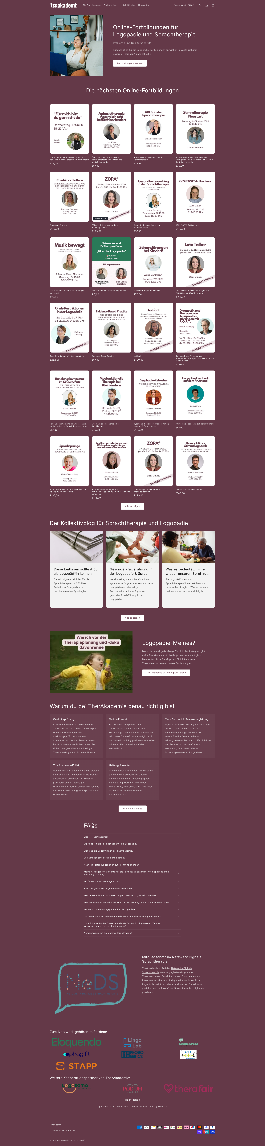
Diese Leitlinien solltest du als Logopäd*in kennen (76, 571)
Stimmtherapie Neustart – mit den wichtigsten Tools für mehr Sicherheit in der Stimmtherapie (194, 159)
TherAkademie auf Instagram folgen (166, 672)
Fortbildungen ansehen (130, 63)
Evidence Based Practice (103, 356)
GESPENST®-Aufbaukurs (187, 225)
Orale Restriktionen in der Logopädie (67, 356)
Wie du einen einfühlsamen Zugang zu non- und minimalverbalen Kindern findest (69, 158)
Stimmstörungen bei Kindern (147, 290)
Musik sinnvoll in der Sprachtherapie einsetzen (67, 291)
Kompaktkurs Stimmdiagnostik (189, 489)
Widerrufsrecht (139, 1106)
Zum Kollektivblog (132, 808)
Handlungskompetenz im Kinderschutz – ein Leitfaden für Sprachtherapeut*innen (69, 425)
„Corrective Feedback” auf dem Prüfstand (195, 424)
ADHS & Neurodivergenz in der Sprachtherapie (148, 158)
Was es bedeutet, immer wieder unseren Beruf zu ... (188, 571)
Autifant (137, 356)
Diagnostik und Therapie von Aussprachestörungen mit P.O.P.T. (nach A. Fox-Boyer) (195, 358)
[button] (111, 5)
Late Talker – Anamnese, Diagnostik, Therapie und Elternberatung (193, 291)
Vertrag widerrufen (159, 1106)
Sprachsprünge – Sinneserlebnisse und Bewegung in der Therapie (68, 490)
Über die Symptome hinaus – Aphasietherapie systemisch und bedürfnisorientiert (107, 159)
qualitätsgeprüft (62, 736)
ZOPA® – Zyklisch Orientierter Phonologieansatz (105, 226)
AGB (112, 1106)
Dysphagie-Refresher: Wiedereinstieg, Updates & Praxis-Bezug (152, 425)
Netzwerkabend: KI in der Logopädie (109, 290)
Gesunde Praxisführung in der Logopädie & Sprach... (131, 571)
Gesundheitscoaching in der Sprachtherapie (147, 226)
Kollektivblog (70, 790)
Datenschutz (123, 1106)
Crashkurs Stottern (59, 225)
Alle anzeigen (132, 506)
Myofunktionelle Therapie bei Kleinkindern (105, 425)
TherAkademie (63, 1140)
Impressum (102, 1106)
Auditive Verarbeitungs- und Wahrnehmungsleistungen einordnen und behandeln (111, 491)
